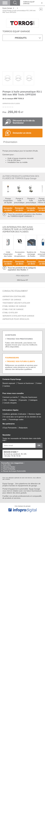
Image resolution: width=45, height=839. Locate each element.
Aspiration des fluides (11, 103)
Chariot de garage (11, 300)
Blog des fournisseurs (29, 397)
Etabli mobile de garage (14, 306)
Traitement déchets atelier (16, 303)
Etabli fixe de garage (13, 309)
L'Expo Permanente (9, 428)
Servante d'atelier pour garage (18, 316)
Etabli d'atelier (10, 313)
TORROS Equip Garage (28, 2)
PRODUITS (20, 38)
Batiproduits (23, 428)
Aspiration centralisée (13, 296)
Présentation (10, 142)
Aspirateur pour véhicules (15, 319)
